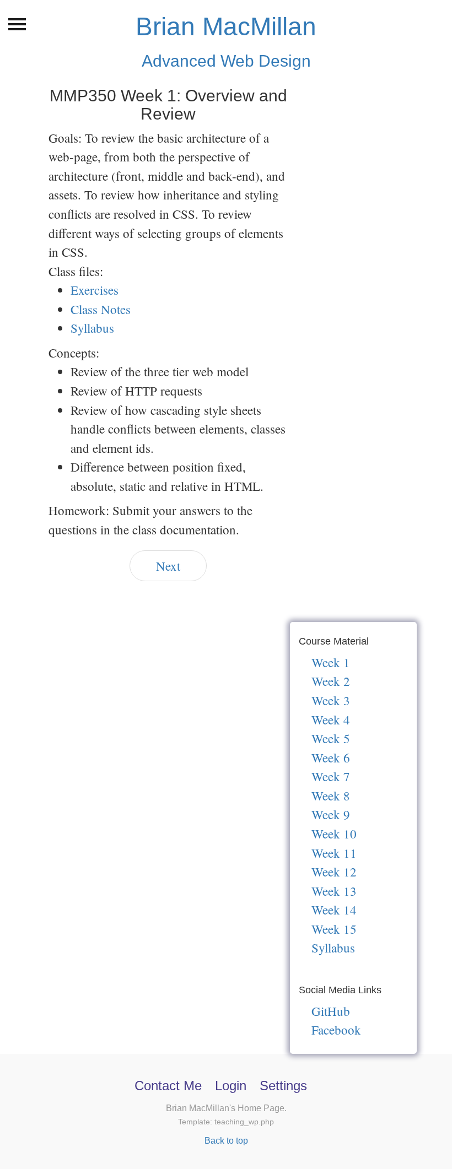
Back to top (226, 1140)
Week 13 (334, 891)
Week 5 (330, 738)
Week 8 (330, 795)
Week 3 (330, 700)
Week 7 (330, 776)
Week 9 (330, 814)
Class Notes (101, 309)
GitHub (330, 1011)
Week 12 (334, 871)
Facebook (336, 1029)
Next (168, 566)
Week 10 (334, 833)
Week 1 (330, 662)
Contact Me (168, 1085)
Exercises (95, 290)
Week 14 (334, 909)
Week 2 (330, 681)
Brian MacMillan (226, 26)
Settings (283, 1085)
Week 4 (330, 719)
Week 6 (330, 757)
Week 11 (334, 853)
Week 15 (334, 929)
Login (230, 1085)
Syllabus (92, 328)
